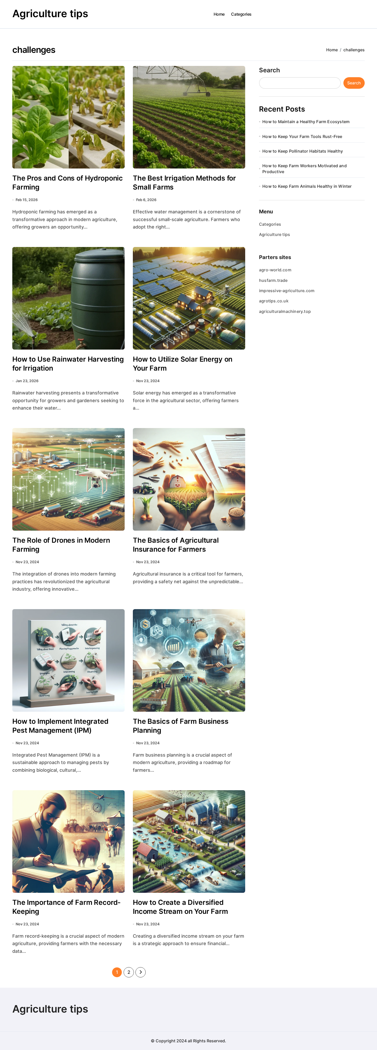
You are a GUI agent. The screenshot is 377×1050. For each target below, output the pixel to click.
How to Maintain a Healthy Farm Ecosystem (306, 121)
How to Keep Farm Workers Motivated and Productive (304, 168)
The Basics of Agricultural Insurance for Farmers (176, 544)
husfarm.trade (273, 280)
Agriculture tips (50, 13)
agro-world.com (275, 269)
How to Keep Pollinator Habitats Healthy (302, 151)
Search (269, 70)
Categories (241, 14)
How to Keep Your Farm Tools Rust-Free (302, 136)
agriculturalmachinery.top (285, 311)
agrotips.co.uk (274, 300)
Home (219, 14)
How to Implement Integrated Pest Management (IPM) (60, 726)
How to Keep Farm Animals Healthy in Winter (307, 186)
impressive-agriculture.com (286, 290)
